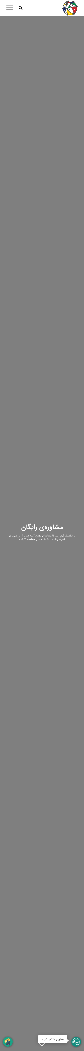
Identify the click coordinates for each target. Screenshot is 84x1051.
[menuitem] (20, 8)
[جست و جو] (20, 8)
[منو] (11, 8)
